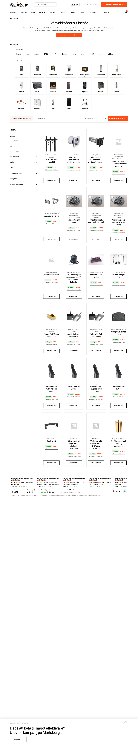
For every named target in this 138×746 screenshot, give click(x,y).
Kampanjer (42, 12)
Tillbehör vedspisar (116, 329)
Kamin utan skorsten (51, 272)
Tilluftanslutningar (53, 213)
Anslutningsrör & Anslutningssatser (118, 155)
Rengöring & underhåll (51, 329)
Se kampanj (18, 739)
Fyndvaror (52, 12)
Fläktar (71, 155)
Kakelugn (24, 12)
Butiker (82, 12)
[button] (91, 4)
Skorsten (51, 384)
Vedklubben (106, 12)
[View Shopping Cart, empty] (126, 12)
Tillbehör (51, 157)
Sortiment (13, 12)
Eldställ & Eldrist (99, 272)
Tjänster (62, 12)
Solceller (73, 12)
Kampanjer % (40, 118)
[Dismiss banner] (125, 722)
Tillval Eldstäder (121, 159)
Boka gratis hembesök (113, 4)
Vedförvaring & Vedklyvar (51, 155)
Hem (11, 18)
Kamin (33, 12)
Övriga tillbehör (71, 272)
